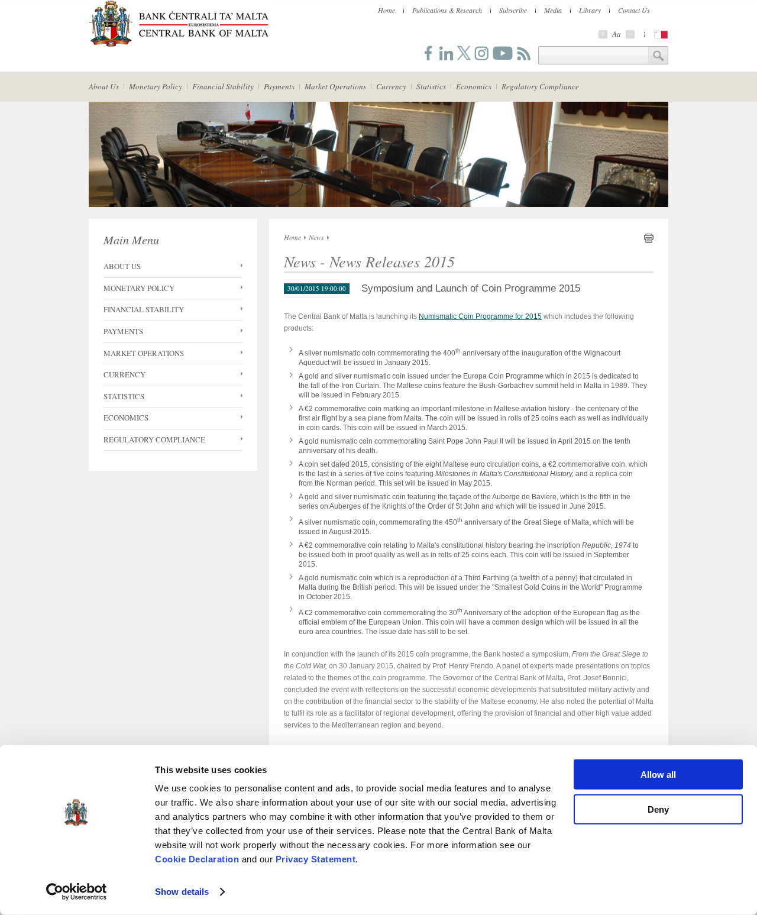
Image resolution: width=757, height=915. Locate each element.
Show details (182, 892)
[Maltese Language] (661, 34)
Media (553, 10)
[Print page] (649, 241)
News (316, 237)
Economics (473, 86)
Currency (391, 86)
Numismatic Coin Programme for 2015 (480, 316)
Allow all (658, 774)
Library (590, 10)
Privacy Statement (316, 859)
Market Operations (335, 86)
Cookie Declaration (197, 859)
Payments (279, 86)
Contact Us (634, 10)
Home (386, 10)
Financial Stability (223, 86)
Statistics (431, 86)
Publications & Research (447, 10)
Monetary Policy (155, 86)
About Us (104, 86)
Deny (658, 809)
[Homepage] (178, 45)
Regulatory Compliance (540, 86)
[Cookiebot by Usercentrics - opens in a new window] (76, 892)
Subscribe (513, 10)
